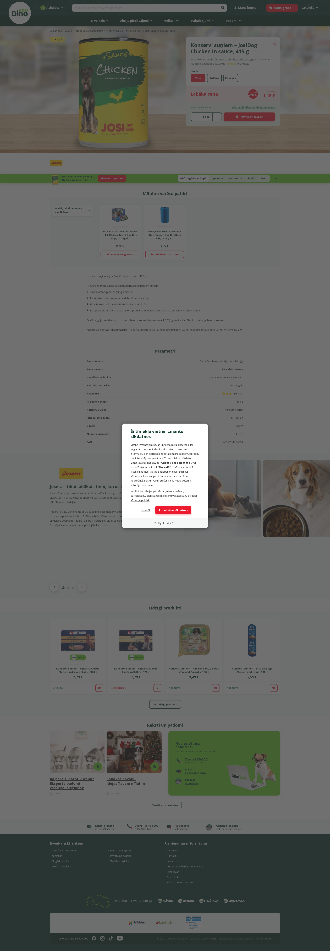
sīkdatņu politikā (140, 500)
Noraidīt (145, 510)
